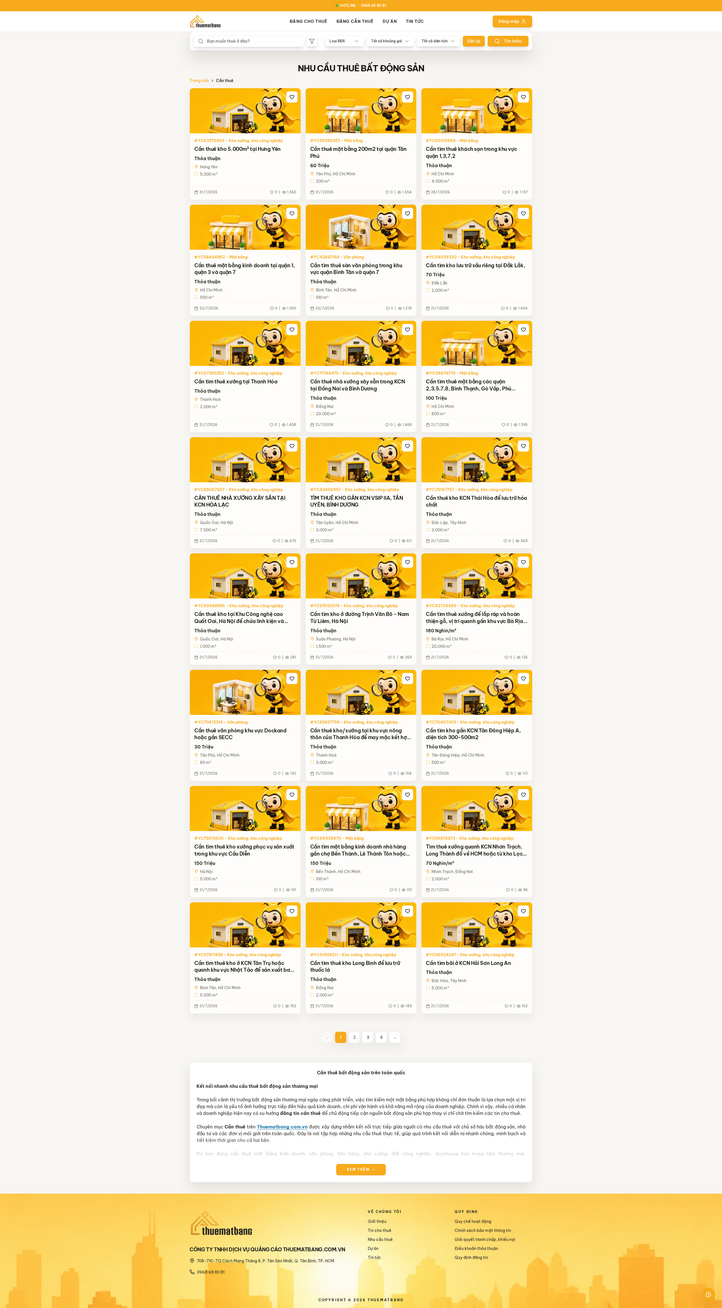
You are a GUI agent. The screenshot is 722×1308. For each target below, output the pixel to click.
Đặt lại (473, 41)
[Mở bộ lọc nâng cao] (312, 41)
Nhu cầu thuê (380, 1239)
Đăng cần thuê (355, 21)
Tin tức (415, 21)
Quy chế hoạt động (473, 1221)
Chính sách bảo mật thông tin (483, 1230)
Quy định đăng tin (471, 1257)
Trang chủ (199, 80)
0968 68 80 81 (210, 1272)
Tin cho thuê (379, 1230)
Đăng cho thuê (308, 21)
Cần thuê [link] (225, 80)
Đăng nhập (508, 21)
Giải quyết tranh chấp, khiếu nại (485, 1239)
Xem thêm (358, 1169)
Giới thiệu (377, 1221)
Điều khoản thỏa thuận (476, 1248)
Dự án (390, 21)
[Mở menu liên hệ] (708, 1294)
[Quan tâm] (292, 97)
